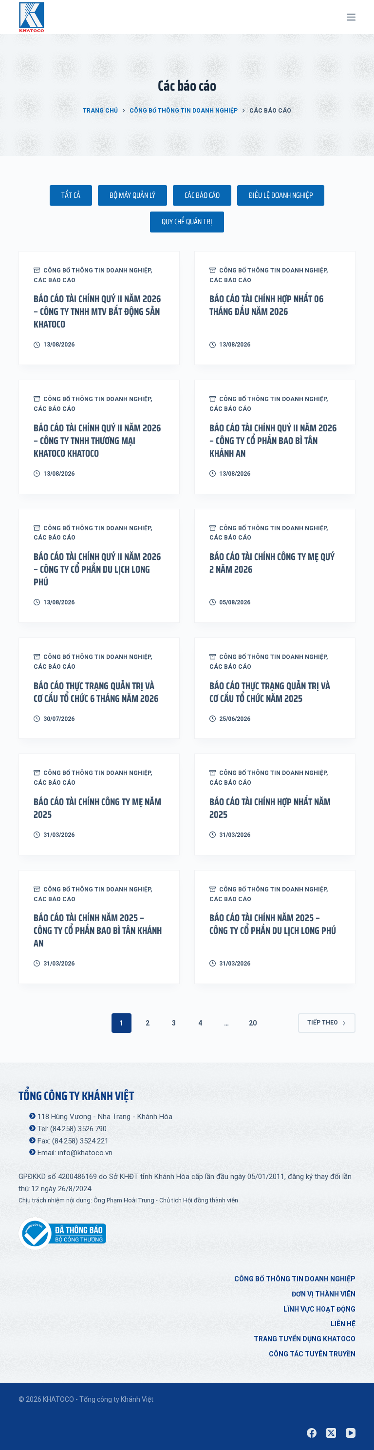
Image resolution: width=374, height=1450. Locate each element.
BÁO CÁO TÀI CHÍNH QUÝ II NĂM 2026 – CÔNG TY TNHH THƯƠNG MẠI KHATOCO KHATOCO (97, 440)
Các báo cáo (54, 280)
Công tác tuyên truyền (312, 1354)
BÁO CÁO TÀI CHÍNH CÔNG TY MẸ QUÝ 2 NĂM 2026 (272, 563)
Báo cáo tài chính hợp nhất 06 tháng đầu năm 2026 (266, 305)
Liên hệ (343, 1324)
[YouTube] (350, 1433)
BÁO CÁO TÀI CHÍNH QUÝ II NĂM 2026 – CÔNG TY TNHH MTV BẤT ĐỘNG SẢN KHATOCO (97, 311)
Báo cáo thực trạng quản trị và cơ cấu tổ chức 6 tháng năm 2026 (96, 692)
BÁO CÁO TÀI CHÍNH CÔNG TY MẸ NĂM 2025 (97, 808)
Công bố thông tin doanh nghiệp (96, 270)
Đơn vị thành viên (323, 1294)
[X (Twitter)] (331, 1433)
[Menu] (351, 17)
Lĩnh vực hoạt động (319, 1309)
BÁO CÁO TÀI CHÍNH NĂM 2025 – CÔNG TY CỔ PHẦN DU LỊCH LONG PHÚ (272, 924)
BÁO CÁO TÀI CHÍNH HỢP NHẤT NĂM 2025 (270, 808)
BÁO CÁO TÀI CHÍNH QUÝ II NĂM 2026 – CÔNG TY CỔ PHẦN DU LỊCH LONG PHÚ (97, 569)
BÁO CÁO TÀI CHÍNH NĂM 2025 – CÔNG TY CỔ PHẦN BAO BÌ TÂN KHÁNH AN (98, 930)
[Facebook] (312, 1433)
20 (253, 1023)
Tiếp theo (322, 1022)
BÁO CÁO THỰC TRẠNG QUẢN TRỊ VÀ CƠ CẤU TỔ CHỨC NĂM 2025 (269, 692)
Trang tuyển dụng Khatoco (304, 1339)
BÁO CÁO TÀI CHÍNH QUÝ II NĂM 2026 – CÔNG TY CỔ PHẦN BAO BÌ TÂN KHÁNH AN (273, 440)
